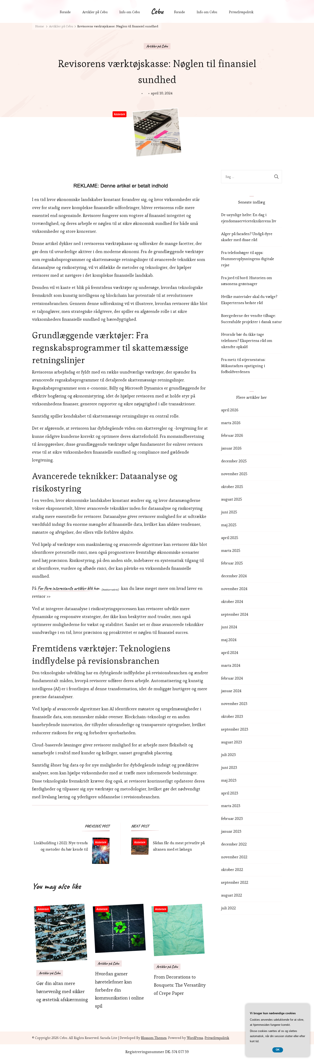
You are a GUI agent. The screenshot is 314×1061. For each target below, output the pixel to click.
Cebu (157, 11)
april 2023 (229, 793)
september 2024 (234, 614)
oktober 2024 (232, 601)
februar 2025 (232, 563)
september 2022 (234, 882)
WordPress (195, 1038)
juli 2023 (228, 754)
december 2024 (234, 575)
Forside (65, 12)
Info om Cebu (129, 12)
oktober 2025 (232, 486)
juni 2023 (229, 767)
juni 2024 (229, 626)
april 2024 (229, 652)
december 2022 (234, 844)
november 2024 (234, 588)
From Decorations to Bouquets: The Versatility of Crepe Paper (179, 985)
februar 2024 (232, 678)
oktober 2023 (232, 716)
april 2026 (229, 409)
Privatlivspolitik (241, 12)
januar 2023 (231, 831)
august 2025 (231, 499)
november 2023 (234, 703)
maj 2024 (228, 639)
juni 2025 (229, 512)
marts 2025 (230, 550)
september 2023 (234, 729)
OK (278, 1049)
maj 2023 (228, 780)
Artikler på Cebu (95, 12)
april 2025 (229, 537)
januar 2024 (231, 690)
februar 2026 (232, 435)
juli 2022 (228, 908)
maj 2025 (228, 524)
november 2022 (234, 856)
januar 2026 (231, 448)
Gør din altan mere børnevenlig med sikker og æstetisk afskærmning (62, 991)
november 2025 (234, 473)
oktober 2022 (232, 869)
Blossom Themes (154, 1038)
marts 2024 (230, 665)
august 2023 (231, 742)
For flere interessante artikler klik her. (69, 588)
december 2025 (234, 461)
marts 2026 (231, 422)
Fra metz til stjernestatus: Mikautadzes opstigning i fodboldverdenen (243, 365)
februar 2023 (232, 818)
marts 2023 (230, 805)
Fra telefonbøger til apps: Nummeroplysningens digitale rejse (247, 258)
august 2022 (231, 895)
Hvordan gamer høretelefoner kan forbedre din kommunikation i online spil (119, 990)
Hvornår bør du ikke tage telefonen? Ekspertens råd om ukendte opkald (246, 340)
